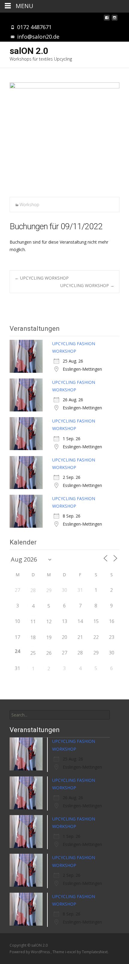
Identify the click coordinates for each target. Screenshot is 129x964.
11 (33, 621)
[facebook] (107, 19)
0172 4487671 (34, 27)
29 (49, 590)
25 (33, 653)
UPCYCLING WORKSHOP (42, 278)
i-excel (71, 951)
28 (33, 590)
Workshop (29, 204)
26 (49, 653)
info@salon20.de (38, 36)
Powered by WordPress (30, 951)
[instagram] (115, 19)
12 (49, 621)
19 (49, 637)
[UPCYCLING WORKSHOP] (64, 137)
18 (33, 637)
